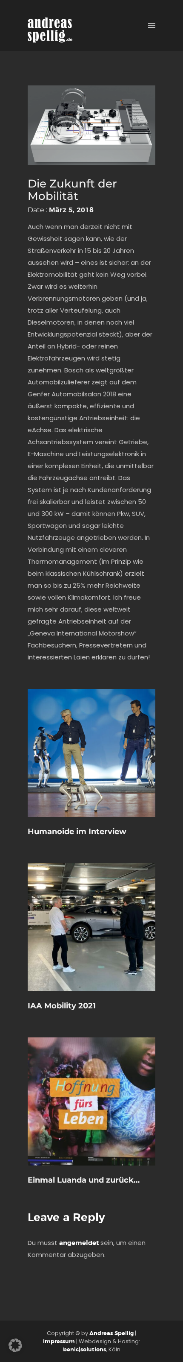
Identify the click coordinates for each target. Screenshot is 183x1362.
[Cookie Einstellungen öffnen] (15, 1350)
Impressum (59, 1341)
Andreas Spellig (111, 1333)
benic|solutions (84, 1350)
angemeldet (79, 1243)
